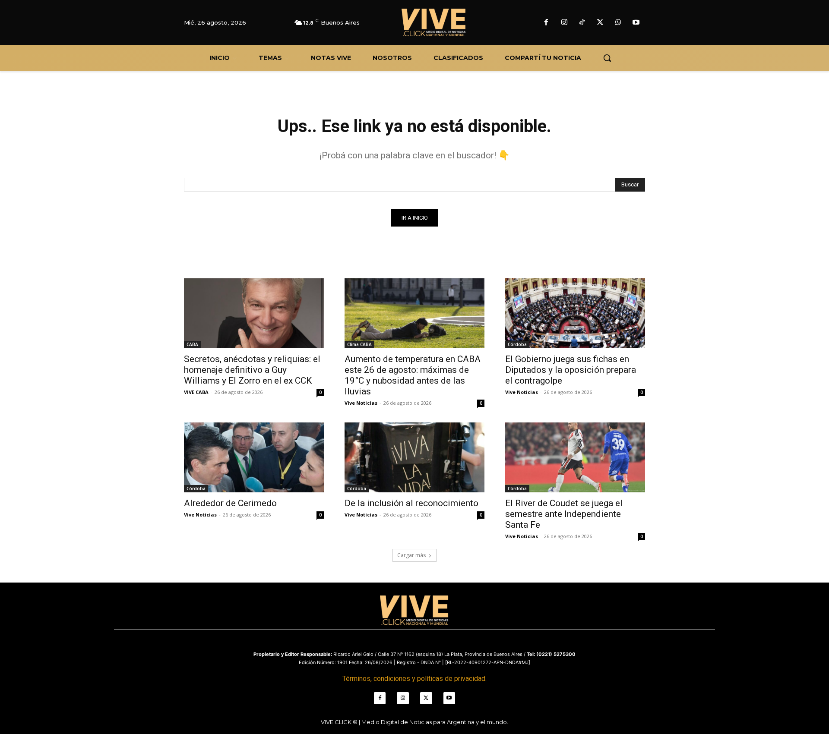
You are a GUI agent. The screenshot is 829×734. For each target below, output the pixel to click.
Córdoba (517, 344)
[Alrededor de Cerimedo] (254, 457)
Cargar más (411, 555)
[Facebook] (546, 23)
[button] (607, 58)
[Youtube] (636, 23)
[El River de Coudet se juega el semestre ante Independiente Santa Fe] (575, 457)
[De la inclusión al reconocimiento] (414, 457)
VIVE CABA (196, 392)
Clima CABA (359, 344)
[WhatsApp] (618, 23)
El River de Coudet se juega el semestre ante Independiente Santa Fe (564, 514)
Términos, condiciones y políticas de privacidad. (414, 678)
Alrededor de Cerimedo (230, 503)
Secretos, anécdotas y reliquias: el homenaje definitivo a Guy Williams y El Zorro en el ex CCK (252, 370)
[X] (600, 23)
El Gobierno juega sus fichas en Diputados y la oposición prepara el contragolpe (570, 370)
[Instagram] (564, 23)
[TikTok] (582, 23)
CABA (192, 344)
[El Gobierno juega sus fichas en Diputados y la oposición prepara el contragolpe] (575, 313)
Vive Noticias (361, 403)
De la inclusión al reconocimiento (411, 503)
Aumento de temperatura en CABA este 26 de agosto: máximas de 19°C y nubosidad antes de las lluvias (413, 375)
